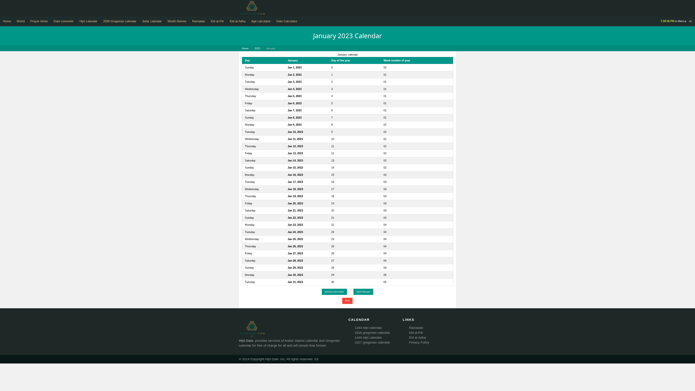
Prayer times (39, 21)
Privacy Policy (419, 342)
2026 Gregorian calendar (119, 21)
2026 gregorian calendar (372, 333)
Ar (690, 21)
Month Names (177, 21)
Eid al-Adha (237, 21)
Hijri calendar (88, 21)
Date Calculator (286, 21)
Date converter (64, 21)
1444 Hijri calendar (368, 328)
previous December (334, 292)
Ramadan (198, 21)
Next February (363, 292)
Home (7, 21)
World (21, 21)
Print (347, 301)
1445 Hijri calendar (368, 337)
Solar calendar (152, 21)
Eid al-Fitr (217, 21)
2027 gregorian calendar (372, 342)
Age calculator (261, 21)
